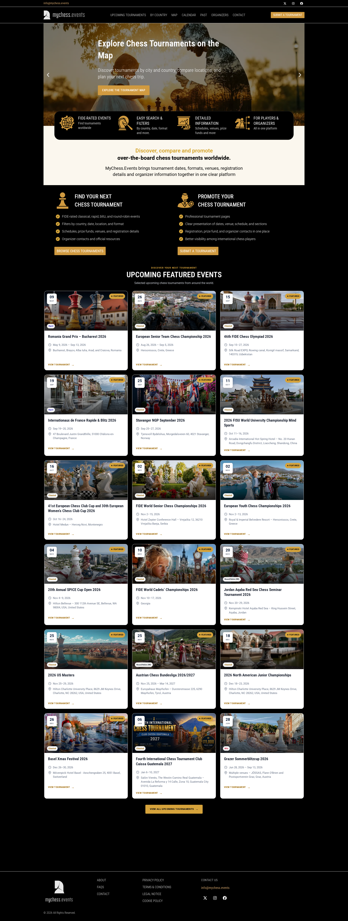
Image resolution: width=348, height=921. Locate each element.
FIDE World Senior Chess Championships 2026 (171, 506)
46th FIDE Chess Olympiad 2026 (248, 336)
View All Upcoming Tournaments (174, 809)
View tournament (61, 364)
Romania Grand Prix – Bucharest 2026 (77, 336)
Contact (239, 15)
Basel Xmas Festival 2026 (68, 759)
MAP (174, 15)
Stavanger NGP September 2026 (160, 420)
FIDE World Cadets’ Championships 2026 (167, 590)
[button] (48, 75)
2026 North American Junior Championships (257, 675)
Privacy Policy (153, 880)
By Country (158, 15)
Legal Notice (151, 894)
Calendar (189, 15)
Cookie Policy (152, 901)
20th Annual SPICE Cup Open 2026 (74, 590)
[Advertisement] (152, 846)
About (101, 880)
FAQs (100, 887)
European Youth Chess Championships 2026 (257, 506)
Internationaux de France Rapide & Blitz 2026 (82, 420)
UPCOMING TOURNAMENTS (128, 15)
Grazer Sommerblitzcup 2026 (246, 759)
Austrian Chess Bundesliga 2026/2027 (165, 675)
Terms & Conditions (156, 887)
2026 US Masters (61, 675)
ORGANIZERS (219, 15)
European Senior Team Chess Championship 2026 (173, 336)
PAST (203, 15)
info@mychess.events (56, 3)
